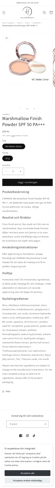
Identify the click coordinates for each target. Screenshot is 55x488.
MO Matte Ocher (14, 146)
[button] (3, 12)
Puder (27, 23)
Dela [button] (8, 391)
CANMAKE (36, 23)
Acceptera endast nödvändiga (27, 480)
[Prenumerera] (45, 424)
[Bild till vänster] (20, 108)
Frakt (13, 136)
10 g (8, 158)
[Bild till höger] (34, 108)
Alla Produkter (8, 23)
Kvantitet (6, 165)
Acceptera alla (27, 473)
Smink (19, 23)
